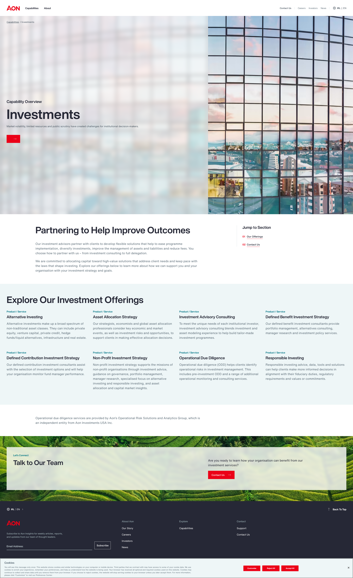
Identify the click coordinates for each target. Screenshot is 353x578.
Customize (251, 568)
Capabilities (31, 8)
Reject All (271, 568)
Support (241, 528)
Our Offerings (255, 236)
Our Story (127, 528)
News (323, 8)
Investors (313, 8)
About (47, 8)
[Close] (349, 568)
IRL (341, 8)
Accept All (290, 568)
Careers (301, 8)
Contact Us (285, 8)
